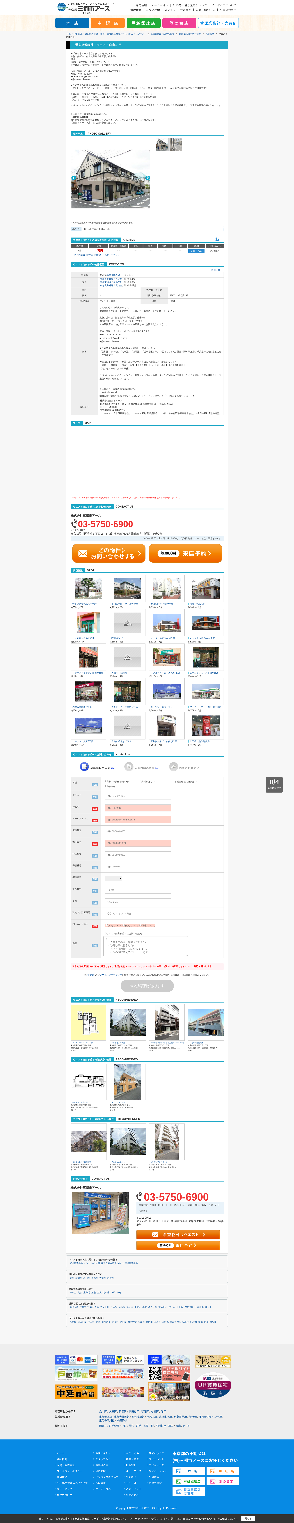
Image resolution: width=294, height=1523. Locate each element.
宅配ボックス (156, 1453)
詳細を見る (196, 250)
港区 (72, 1278)
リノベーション (158, 1471)
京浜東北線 (165, 1416)
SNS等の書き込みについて (190, 5)
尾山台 (119, 285)
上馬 (99, 1292)
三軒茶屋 (84, 1307)
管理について (148, 925)
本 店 (72, 23)
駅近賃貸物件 (76, 1263)
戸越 (138, 1425)
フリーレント (156, 1459)
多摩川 (141, 1322)
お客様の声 (101, 1465)
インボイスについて (224, 5)
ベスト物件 (132, 1453)
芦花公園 (189, 1307)
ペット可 (131, 1483)
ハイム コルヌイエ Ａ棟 (82, 1043)
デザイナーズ (156, 1465)
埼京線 (193, 1416)
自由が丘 (117, 282)
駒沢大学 (94, 1307)
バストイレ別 (133, 1489)
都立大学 (132, 1322)
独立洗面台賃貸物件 (111, 1263)
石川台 (157, 1322)
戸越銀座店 (143, 23)
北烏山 (106, 1292)
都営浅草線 (138, 1416)
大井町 (187, 1425)
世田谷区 (111, 274)
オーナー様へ (159, 5)
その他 (111, 786)
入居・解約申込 (206, 10)
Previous (73, 178)
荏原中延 (148, 1425)
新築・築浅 (132, 1459)
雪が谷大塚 (175, 1322)
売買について (131, 925)
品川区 (86, 1278)
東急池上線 (105, 1416)
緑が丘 (123, 1322)
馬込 (131, 1425)
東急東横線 (105, 282)
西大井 (103, 1425)
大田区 (102, 1278)
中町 (119, 1292)
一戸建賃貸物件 (130, 1263)
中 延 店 (108, 23)
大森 (178, 1425)
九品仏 (119, 279)
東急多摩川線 (107, 1420)
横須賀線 (122, 1420)
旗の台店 (179, 23)
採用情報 (141, 5)
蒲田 (170, 1425)
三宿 (93, 1292)
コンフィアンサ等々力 (159, 1162)
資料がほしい (148, 781)
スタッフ (170, 10)
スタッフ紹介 (103, 1459)
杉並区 (110, 1278)
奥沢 (118, 274)
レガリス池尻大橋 (196, 1043)
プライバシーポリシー (111, 974)
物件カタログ (64, 1495)
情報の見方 (216, 270)
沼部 (200, 1322)
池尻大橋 (74, 1307)
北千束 (193, 1322)
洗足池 (185, 1322)
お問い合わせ (228, 10)
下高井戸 (162, 1307)
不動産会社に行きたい (186, 781)
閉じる (248, 1518)
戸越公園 (114, 1425)
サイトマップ (64, 1489)
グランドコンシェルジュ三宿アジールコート (168, 1043)
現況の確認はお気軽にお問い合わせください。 (97, 255)
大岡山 (149, 1322)
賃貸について (115, 925)
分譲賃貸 (154, 1477)
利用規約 (90, 974)
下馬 (113, 1292)
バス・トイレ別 (92, 1263)
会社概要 (185, 10)
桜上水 (172, 1307)
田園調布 (106, 1322)
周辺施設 (100, 1471)
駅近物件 (131, 1477)
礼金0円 (130, 1465)
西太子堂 (152, 1307)
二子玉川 (104, 1307)
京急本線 (152, 1416)
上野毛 (86, 1292)
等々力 (73, 1292)
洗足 (206, 1322)
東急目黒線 (180, 1416)
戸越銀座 (161, 1425)
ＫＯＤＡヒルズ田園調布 (81, 1162)
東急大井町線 (106, 279)
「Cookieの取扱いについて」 (203, 1519)
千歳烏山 (199, 1307)
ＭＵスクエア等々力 (80, 1102)
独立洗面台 (132, 1495)
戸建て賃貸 (155, 1483)
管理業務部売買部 (192, 1491)
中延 (124, 1425)
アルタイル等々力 (118, 1043)
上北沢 (180, 1307)
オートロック (133, 1471)
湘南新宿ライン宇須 (210, 1416)
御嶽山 (213, 1322)
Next (147, 178)
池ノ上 (208, 1307)
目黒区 (94, 1278)
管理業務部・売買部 (218, 23)
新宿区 (78, 1278)
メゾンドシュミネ (118, 1102)
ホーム (60, 1453)
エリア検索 (153, 10)
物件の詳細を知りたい (119, 781)
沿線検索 (136, 10)
